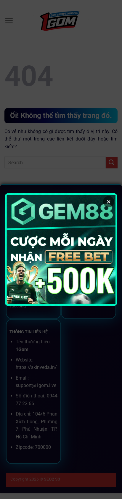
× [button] (109, 201)
